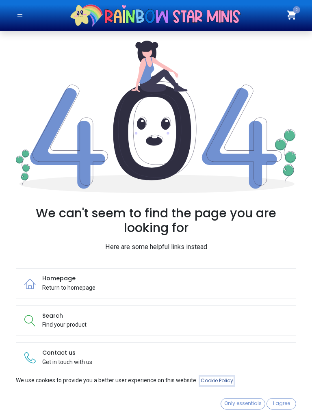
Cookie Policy (217, 380)
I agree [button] (281, 403)
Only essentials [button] (243, 403)
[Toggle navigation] (20, 15)
